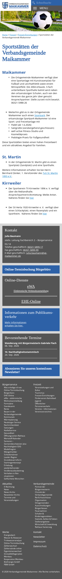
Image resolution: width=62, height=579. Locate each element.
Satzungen (8, 427)
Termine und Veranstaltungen (11, 498)
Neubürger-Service (12, 422)
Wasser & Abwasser (13, 537)
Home (5, 34)
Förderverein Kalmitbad (45, 398)
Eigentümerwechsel (12, 551)
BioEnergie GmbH (12, 562)
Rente (6, 409)
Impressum (39, 541)
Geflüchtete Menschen (14, 478)
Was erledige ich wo (13, 387)
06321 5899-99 (30, 249)
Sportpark (39, 115)
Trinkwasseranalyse (13, 540)
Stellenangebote (42, 521)
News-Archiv (9, 492)
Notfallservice (10, 430)
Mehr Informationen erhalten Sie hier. (15, 324)
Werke (5, 532)
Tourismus (39, 392)
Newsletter (39, 536)
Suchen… (33, 3)
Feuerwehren (41, 511)
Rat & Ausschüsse (43, 497)
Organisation (40, 500)
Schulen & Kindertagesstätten (43, 514)
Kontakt (37, 532)
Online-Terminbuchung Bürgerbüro (28, 269)
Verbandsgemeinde (43, 483)
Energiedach (9, 535)
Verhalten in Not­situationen (11, 474)
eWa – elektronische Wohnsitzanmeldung (13, 399)
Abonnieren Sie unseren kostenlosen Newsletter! (28, 370)
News (6, 489)
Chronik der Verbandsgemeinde (43, 493)
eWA (31, 288)
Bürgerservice (9, 384)
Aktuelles (7, 483)
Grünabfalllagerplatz (13, 553)
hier (32, 197)
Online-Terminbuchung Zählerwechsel (14, 544)
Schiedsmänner (11, 454)
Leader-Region (10, 457)
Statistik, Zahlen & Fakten (46, 519)
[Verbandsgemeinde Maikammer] (15, 5)
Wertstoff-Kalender (12, 438)
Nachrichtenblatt (11, 425)
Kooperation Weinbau (13, 559)
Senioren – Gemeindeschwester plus (15, 442)
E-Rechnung (9, 486)
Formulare (8, 403)
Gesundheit (9, 433)
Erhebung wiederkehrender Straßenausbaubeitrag (14, 468)
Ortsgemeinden (42, 502)
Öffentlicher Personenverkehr (42, 404)
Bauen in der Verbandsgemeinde (12, 412)
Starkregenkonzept (12, 462)
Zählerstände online (13, 548)
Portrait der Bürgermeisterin (42, 488)
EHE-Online (31, 301)
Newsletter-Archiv (12, 494)
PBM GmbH (9, 564)
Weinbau (8, 556)
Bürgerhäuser (41, 508)
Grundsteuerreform (12, 460)
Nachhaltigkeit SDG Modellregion (12, 447)
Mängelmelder (10, 452)
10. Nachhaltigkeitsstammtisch (22, 351)
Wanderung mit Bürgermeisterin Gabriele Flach (30, 343)
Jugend (38, 401)
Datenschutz (40, 546)
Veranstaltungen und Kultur (44, 388)
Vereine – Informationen (45, 409)
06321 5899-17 (35, 246)
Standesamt (9, 406)
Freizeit (13, 34)
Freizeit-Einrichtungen (27, 34)
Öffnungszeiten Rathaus (14, 435)
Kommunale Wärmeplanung (11, 418)
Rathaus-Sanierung (43, 527)
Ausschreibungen (42, 505)
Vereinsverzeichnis (43, 411)
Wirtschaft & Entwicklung (46, 524)
